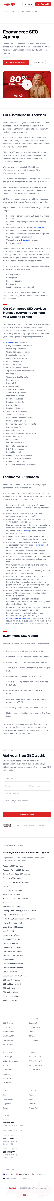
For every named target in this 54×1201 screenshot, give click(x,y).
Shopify (6, 1065)
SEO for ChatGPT (35, 1061)
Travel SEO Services (11, 1000)
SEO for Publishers (10, 992)
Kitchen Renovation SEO (12, 923)
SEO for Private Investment (13, 988)
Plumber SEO (8, 959)
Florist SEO (7, 902)
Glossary (6, 1108)
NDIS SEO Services (10, 943)
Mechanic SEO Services (12, 939)
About (31, 1095)
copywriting (39, 545)
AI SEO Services (35, 1057)
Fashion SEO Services (11, 894)
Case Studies (8, 1099)
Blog (4, 1095)
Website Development (11, 1061)
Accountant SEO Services (13, 866)
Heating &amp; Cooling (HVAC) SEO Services (20, 911)
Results (32, 1099)
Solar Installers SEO (11, 996)
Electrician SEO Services (12, 890)
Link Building (8, 1040)
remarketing (39, 227)
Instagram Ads (34, 1040)
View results (38, 62)
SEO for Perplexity (35, 1065)
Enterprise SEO (8, 1027)
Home (5, 11)
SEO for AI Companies (11, 980)
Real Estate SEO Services (13, 963)
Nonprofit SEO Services (12, 947)
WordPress (7, 1070)
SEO (15, 122)
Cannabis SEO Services (12, 878)
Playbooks (7, 1104)
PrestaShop (7, 1083)
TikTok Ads (33, 1036)
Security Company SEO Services (15, 976)
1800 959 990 (8, 1123)
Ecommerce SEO (9, 1032)
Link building (24, 240)
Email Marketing (23, 531)
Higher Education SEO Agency (14, 915)
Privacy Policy (34, 1108)
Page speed (11, 342)
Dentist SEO (7, 886)
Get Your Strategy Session (16, 62)
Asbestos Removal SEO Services (16, 870)
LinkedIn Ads (34, 1032)
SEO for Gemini (34, 1070)
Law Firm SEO (8, 931)
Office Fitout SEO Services (13, 951)
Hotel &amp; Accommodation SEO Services (20, 919)
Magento (6, 1074)
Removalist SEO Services (13, 968)
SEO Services (8, 1023)
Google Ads (33, 1023)
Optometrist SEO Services (13, 955)
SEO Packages (8, 1044)
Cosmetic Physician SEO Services (16, 882)
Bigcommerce (12, 618)
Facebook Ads (34, 1027)
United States (14, 11)
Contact (32, 1104)
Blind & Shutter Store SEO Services (16, 874)
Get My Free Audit (27, 815)
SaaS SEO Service (10, 972)
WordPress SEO (9, 1036)
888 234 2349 (8, 1139)
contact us (24, 618)
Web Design (7, 1057)
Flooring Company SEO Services (15, 898)
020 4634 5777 (9, 1152)
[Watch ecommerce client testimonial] (27, 84)
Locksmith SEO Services (12, 935)
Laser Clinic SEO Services (13, 927)
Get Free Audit (43, 4)
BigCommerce (8, 1078)
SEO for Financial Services (13, 984)
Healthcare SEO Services (13, 906)
